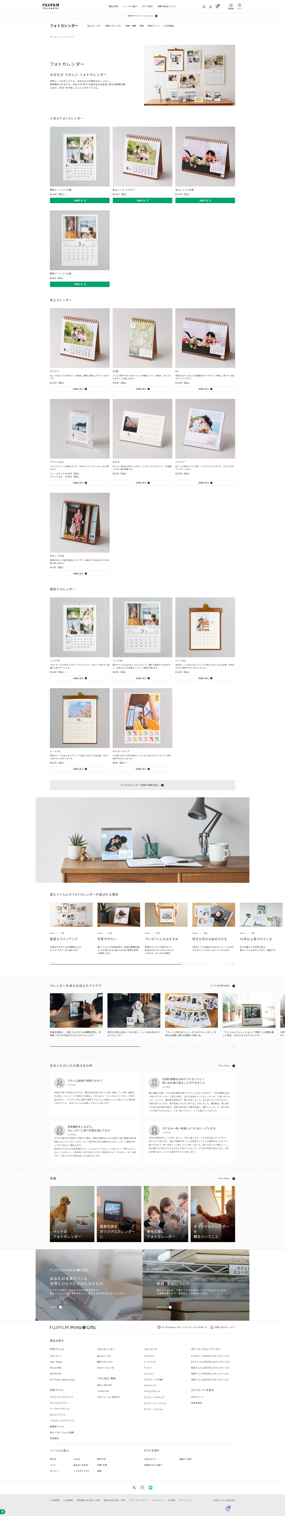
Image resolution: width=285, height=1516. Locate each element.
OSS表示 (172, 1500)
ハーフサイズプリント (60, 1408)
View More (224, 1065)
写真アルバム (57, 1349)
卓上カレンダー (94, 25)
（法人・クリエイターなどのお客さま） (184, 1327)
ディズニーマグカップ (154, 1397)
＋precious (103, 1391)
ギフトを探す (147, 6)
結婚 (99, 1471)
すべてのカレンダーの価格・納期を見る (140, 785)
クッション (149, 1373)
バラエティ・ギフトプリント (62, 1420)
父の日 (76, 1459)
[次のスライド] (233, 964)
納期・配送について (167, 6)
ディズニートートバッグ (155, 1403)
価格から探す (185, 1459)
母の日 (53, 1459)
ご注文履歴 (168, 25)
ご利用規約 (68, 1500)
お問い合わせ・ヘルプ (224, 1327)
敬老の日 (101, 1459)
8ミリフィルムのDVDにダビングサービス (210, 1362)
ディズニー (55, 1471)
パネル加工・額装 (106, 1378)
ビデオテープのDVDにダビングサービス (210, 1356)
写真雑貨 (54, 1438)
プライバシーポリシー (139, 1500)
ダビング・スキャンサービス (206, 1349)
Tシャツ (148, 1367)
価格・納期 (131, 25)
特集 (142, 25)
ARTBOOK (55, 1373)
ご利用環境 (55, 1500)
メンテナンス (158, 1500)
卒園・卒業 (102, 1465)
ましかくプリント (57, 1414)
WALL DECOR (104, 1385)
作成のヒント (153, 25)
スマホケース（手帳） (153, 1379)
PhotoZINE (56, 1367)
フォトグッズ (150, 1349)
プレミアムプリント (58, 1403)
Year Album (56, 1362)
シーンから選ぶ (130, 6)
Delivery (161, 1307)
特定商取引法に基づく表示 (88, 1500)
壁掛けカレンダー (113, 25)
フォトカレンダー (64, 26)
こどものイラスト (81, 1471)
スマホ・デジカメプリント (61, 1397)
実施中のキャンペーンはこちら (140, 16)
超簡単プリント (57, 1426)
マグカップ (149, 1356)
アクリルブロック (152, 1391)
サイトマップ (185, 1500)
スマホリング (150, 1385)
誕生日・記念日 (80, 1465)
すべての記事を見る (220, 985)
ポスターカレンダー (106, 1367)
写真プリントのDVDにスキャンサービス (210, 1373)
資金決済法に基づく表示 (115, 1500)
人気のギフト (150, 1459)
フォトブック (55, 1356)
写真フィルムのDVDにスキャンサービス (210, 1379)
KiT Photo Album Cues (62, 1379)
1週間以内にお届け (153, 1465)
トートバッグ (150, 1362)
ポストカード (197, 1397)
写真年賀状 (196, 1403)
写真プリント (57, 1390)
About (53, 1307)
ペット (53, 1465)
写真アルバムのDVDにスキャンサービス (210, 1367)
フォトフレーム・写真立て (109, 1397)
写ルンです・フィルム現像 (62, 1432)
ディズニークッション (154, 1409)
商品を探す (114, 6)
